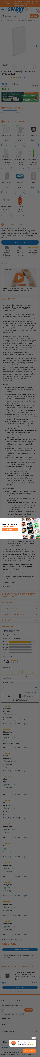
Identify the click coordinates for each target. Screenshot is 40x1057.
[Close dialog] (39, 519)
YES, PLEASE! (10, 529)
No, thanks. (10, 532)
